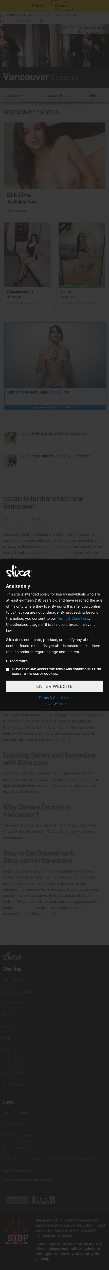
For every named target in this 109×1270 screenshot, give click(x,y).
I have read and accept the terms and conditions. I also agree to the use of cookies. (56, 671)
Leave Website (54, 704)
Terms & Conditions (73, 618)
